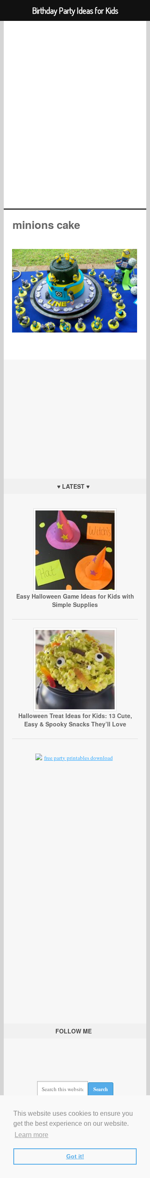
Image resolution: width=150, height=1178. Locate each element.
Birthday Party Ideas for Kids (75, 114)
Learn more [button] (31, 1134)
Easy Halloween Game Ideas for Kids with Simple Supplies (75, 600)
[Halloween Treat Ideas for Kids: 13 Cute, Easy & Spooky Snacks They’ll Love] (75, 709)
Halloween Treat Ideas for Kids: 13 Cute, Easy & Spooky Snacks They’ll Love (75, 719)
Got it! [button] (75, 1156)
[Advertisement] (75, 412)
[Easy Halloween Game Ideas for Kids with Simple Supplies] (75, 590)
